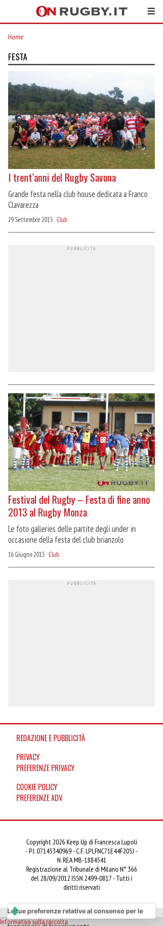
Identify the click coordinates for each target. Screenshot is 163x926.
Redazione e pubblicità (50, 738)
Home (16, 36)
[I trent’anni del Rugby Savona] (81, 121)
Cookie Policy (37, 786)
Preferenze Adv (39, 797)
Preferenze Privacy (45, 767)
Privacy (28, 757)
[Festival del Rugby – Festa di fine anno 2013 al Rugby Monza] (81, 443)
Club (62, 219)
